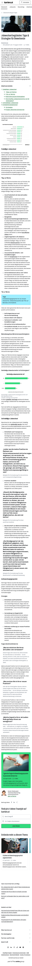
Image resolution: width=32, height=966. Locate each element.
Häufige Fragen (7, 953)
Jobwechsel (5, 158)
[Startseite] (9, 2)
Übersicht (4, 7)
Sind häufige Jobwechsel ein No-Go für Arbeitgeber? (17, 100)
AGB (27, 953)
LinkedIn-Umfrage (11, 399)
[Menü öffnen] (2, 2)
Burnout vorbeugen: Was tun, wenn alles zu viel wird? (15, 897)
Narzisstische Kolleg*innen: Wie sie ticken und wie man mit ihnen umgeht (15, 911)
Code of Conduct (25, 955)
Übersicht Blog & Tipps (10, 12)
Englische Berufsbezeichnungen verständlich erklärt (15, 916)
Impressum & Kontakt (19, 953)
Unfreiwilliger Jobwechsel (10, 103)
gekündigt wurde (16, 424)
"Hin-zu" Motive (10, 94)
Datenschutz (5, 955)
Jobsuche (13, 7)
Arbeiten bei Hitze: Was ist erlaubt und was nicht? (14, 892)
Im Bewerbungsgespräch (10, 105)
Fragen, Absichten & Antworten (15, 109)
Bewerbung (4, 43)
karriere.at (16, 958)
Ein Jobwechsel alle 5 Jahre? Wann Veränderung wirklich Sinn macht (15, 888)
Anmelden (26, 2)
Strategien (9, 107)
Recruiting (21, 7)
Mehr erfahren (12, 796)
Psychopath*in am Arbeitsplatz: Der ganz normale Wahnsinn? (13, 920)
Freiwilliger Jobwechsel (9, 89)
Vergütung (13, 256)
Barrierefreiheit (14, 955)
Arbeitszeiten (15, 242)
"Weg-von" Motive (11, 92)
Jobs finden (16, 826)
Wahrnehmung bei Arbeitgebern (15, 96)
